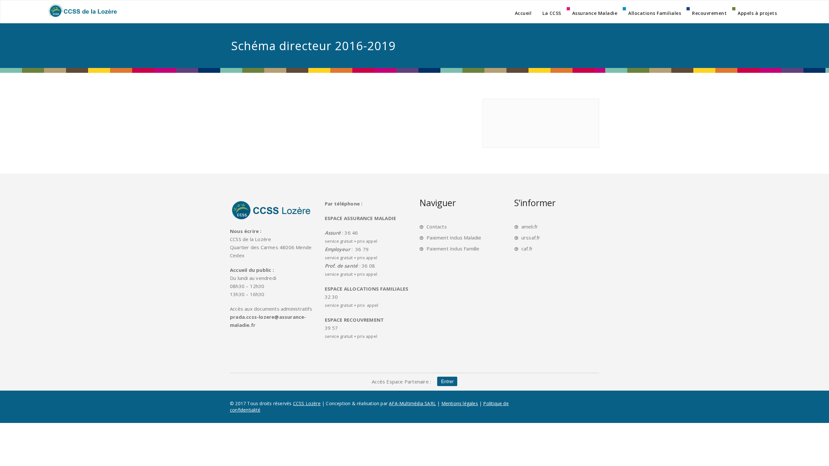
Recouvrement (709, 13)
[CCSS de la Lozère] (82, 10)
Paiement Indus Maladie (453, 237)
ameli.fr (529, 226)
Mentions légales (459, 403)
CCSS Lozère (307, 403)
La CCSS (551, 13)
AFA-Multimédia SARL (412, 403)
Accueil (523, 13)
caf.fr (527, 248)
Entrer (447, 381)
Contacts (436, 226)
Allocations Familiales (654, 13)
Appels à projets (757, 13)
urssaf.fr (530, 237)
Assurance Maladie (595, 13)
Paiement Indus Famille (452, 248)
